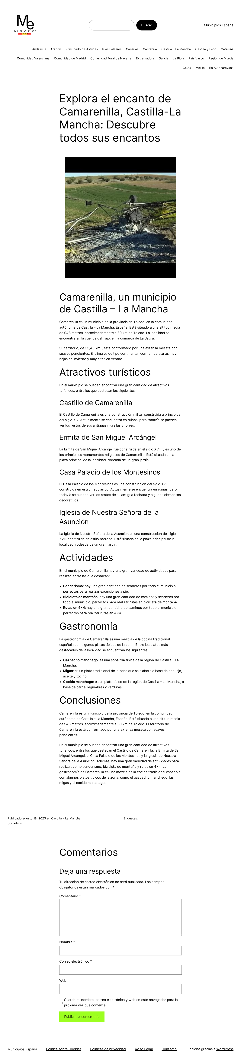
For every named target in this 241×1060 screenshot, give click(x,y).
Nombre (67, 942)
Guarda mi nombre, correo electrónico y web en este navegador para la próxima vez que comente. (121, 1002)
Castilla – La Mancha (66, 818)
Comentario (70, 896)
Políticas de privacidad (108, 1049)
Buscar (146, 25)
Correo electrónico (75, 961)
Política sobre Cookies (63, 1049)
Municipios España (218, 25)
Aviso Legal (144, 1049)
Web (62, 981)
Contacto (169, 1049)
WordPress (224, 1049)
